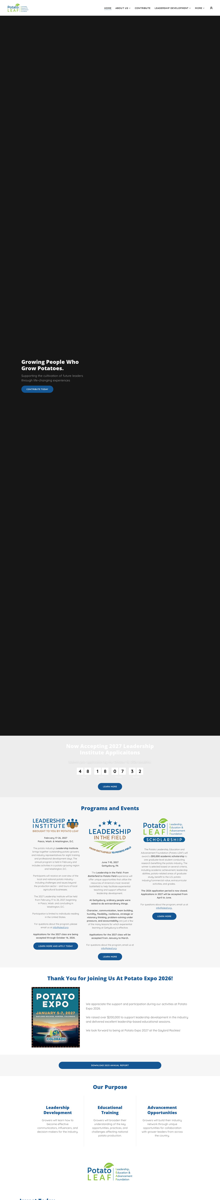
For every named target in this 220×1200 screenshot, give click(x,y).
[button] (123, 8)
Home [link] (108, 8)
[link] (18, 7)
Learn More (110, 956)
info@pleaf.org (60, 927)
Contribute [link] (142, 8)
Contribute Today (37, 389)
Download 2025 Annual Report (110, 1065)
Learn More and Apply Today (55, 946)
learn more (110, 786)
